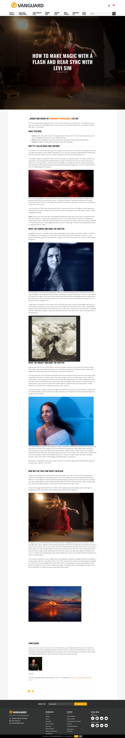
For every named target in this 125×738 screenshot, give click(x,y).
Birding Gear (47, 13)
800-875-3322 (20, 718)
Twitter (72, 678)
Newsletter (41, 704)
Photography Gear (37, 13)
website (85, 678)
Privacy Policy (48, 721)
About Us (47, 719)
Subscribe (80, 704)
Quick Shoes (84, 13)
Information (49, 712)
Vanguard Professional (60, 118)
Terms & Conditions (50, 724)
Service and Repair (71, 719)
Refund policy (70, 731)
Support (70, 712)
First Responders (49, 733)
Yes (76, 736)
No (80, 736)
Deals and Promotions (23, 13)
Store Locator (48, 726)
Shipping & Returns (71, 716)
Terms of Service (70, 729)
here (60, 678)
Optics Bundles (12, 13)
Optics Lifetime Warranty (72, 726)
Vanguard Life (75, 13)
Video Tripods (66, 13)
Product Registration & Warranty (74, 721)
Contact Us (17, 721)
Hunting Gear (56, 13)
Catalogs (47, 716)
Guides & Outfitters (50, 729)
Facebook (78, 678)
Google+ (30, 680)
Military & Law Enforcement (51, 731)
